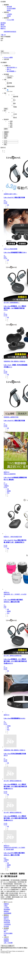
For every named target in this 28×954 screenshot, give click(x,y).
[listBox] (14, 147)
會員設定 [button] (13, 31)
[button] (14, 11)
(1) (11, 71)
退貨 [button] (10, 31)
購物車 (2, 24)
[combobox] (14, 53)
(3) (9, 69)
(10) (12, 67)
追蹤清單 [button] (6, 31)
